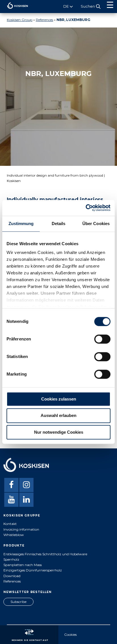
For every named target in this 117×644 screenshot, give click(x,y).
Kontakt (10, 524)
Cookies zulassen (58, 399)
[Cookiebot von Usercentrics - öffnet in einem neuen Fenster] (85, 207)
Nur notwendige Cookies (58, 432)
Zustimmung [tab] (21, 223)
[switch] (102, 339)
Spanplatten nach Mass (22, 565)
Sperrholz (11, 559)
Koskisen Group (19, 20)
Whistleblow (13, 535)
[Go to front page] (14, 10)
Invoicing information (21, 529)
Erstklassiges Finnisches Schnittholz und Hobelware (45, 554)
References (44, 20)
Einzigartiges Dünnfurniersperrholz (32, 570)
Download (11, 576)
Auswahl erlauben (58, 415)
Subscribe (18, 601)
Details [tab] (59, 223)
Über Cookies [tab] (96, 223)
